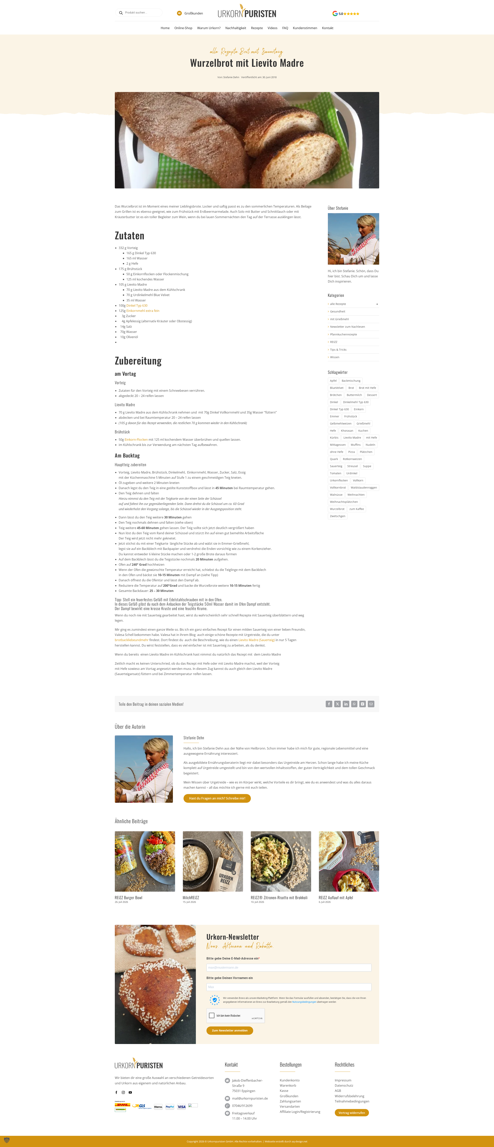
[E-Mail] (371, 704)
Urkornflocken (339, 480)
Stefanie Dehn (231, 77)
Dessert (372, 395)
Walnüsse (336, 494)
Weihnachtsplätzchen (344, 502)
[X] (337, 704)
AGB (338, 1091)
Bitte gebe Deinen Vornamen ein (229, 978)
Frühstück (350, 416)
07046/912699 (242, 1106)
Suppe (367, 466)
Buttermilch (354, 395)
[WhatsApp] (354, 704)
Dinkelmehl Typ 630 (356, 402)
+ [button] (377, 304)
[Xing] (362, 704)
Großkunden (193, 13)
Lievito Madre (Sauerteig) (257, 640)
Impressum (343, 1080)
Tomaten (335, 473)
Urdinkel (351, 473)
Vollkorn (358, 480)
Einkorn (359, 409)
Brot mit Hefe (367, 388)
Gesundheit (337, 311)
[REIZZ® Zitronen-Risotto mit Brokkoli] (213, 833)
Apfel (333, 380)
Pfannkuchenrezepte (343, 334)
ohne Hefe (336, 452)
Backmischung (351, 380)
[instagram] (123, 1092)
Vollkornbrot (338, 487)
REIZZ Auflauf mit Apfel (268, 897)
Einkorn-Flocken (136, 439)
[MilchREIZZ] (145, 833)
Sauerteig (336, 466)
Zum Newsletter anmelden (230, 1030)
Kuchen (363, 430)
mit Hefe (371, 437)
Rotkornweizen (352, 459)
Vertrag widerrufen (352, 1113)
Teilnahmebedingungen (352, 1101)
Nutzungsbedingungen (304, 1002)
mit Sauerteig (267, 50)
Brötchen (336, 395)
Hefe (333, 430)
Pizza (351, 452)
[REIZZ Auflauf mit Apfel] (281, 833)
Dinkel (334, 402)
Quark (334, 459)
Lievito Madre (352, 437)
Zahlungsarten (290, 1101)
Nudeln (370, 444)
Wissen (334, 357)
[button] (118, 868)
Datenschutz (344, 1085)
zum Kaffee (356, 509)
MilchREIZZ (123, 897)
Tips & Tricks (338, 349)
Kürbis (334, 437)
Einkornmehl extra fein (142, 311)
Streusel (352, 466)
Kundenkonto (290, 1080)
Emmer (334, 416)
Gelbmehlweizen (341, 423)
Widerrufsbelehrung (349, 1096)
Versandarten (290, 1106)
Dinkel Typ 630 (136, 305)
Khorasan (347, 430)
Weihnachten (356, 494)
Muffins (356, 444)
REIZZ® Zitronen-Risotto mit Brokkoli (211, 897)
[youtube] (130, 1092)
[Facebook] (329, 704)
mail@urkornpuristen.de (250, 1098)
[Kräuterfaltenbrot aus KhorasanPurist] (349, 833)
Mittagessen (338, 444)
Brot (245, 50)
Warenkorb (288, 1085)
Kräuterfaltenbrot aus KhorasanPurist (346, 897)
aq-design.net (299, 1141)
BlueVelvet (336, 388)
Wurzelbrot (337, 509)
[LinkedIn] (346, 704)
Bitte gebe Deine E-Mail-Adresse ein (232, 958)
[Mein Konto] (371, 14)
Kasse (284, 1091)
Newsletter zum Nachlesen (347, 326)
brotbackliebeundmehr (132, 640)
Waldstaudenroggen (364, 487)
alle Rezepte (224, 50)
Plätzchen (366, 452)
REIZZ (333, 342)
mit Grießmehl (339, 319)
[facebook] (116, 1092)
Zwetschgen (337, 516)
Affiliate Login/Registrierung (300, 1112)
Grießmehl (363, 423)
